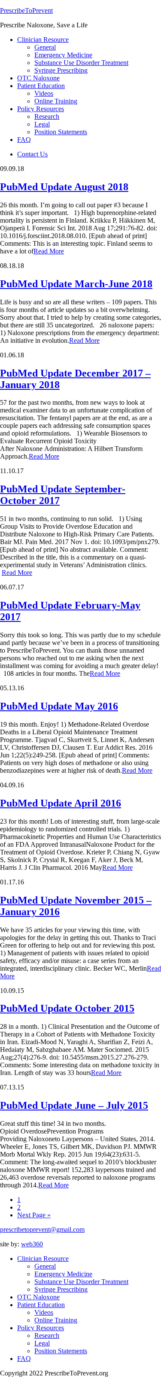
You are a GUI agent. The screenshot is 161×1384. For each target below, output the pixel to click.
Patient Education (41, 1304)
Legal (42, 1343)
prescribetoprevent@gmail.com (42, 1229)
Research (46, 1335)
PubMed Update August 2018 (64, 186)
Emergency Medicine (63, 1274)
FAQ (24, 1358)
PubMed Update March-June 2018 (76, 283)
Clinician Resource (43, 1258)
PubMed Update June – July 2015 (74, 1105)
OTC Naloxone (38, 1297)
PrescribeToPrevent (26, 10)
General (45, 1266)
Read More (48, 251)
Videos (43, 1312)
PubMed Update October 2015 (67, 1008)
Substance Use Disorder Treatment (81, 1281)
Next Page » (34, 1215)
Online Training (55, 1320)
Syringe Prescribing (61, 1289)
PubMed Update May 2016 (59, 706)
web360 (32, 1244)
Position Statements (60, 1351)
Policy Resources (40, 1327)
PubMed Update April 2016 (60, 803)
